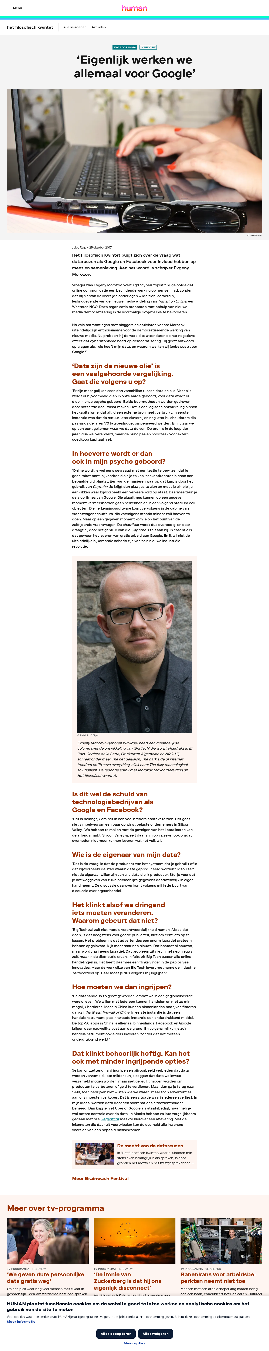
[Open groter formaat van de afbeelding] (134, 647)
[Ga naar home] (134, 8)
